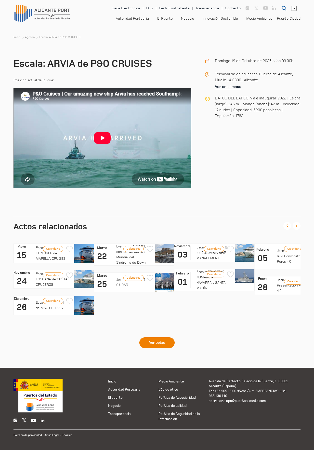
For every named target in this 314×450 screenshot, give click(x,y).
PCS (149, 8)
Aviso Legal (51, 435)
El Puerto (165, 18)
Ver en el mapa (228, 87)
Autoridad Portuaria (132, 18)
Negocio (187, 18)
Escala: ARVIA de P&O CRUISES (59, 37)
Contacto (233, 8)
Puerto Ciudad (289, 18)
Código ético (168, 389)
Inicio (17, 37)
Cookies (67, 435)
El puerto (115, 397)
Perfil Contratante (174, 8)
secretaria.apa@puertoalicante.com (237, 401)
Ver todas (157, 342)
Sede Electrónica (126, 8)
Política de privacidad (27, 435)
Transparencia (207, 8)
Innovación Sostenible (220, 18)
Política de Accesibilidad (177, 397)
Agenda (30, 37)
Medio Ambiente (259, 18)
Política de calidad (172, 406)
